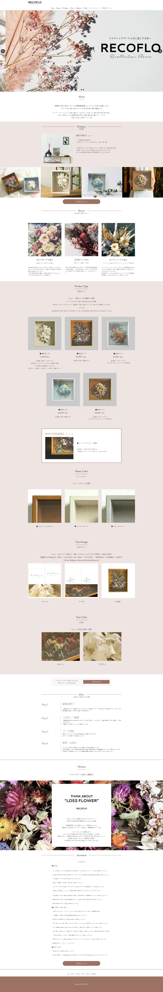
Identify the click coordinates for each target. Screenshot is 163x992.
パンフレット (94, 8)
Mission (78, 8)
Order (86, 8)
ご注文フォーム (106, 8)
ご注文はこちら (81, 201)
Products (65, 8)
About (58, 8)
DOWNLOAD (96, 681)
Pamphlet (93, 973)
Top (52, 8)
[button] (79, 89)
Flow (72, 8)
